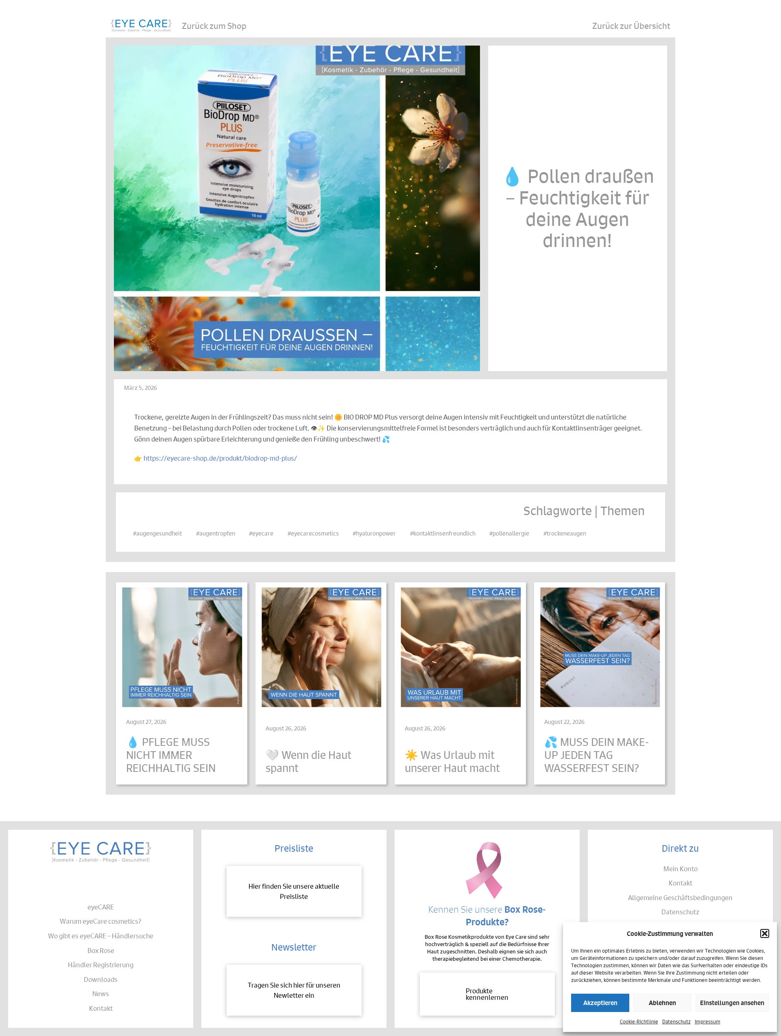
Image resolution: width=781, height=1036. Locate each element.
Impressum (707, 1021)
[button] (765, 933)
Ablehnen (662, 1002)
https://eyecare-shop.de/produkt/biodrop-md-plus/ (220, 458)
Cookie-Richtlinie (639, 1021)
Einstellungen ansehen (732, 1002)
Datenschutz (676, 1021)
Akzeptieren (600, 1002)
